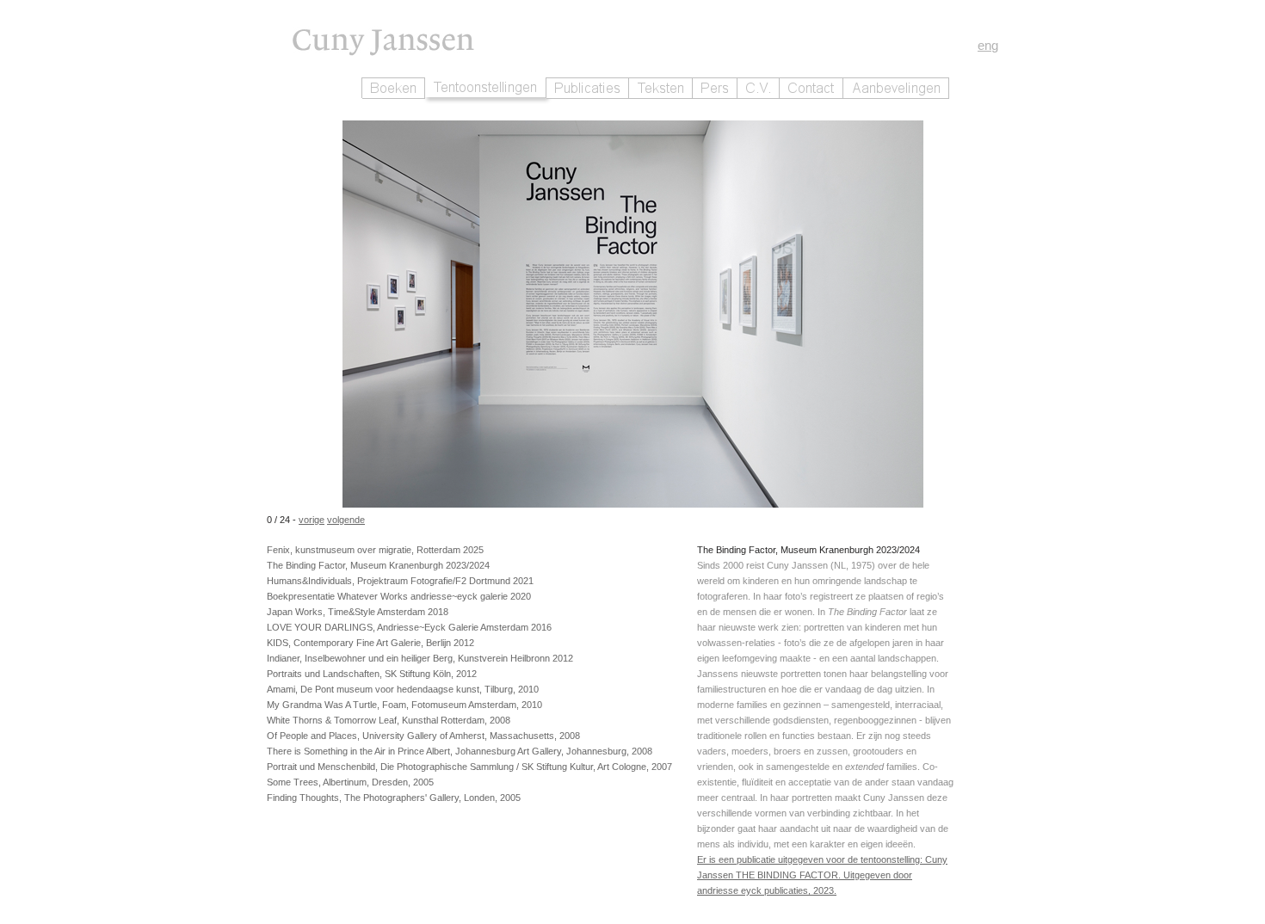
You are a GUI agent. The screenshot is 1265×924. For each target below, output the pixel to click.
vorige (311, 519)
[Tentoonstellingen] (485, 87)
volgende (346, 519)
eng (988, 45)
